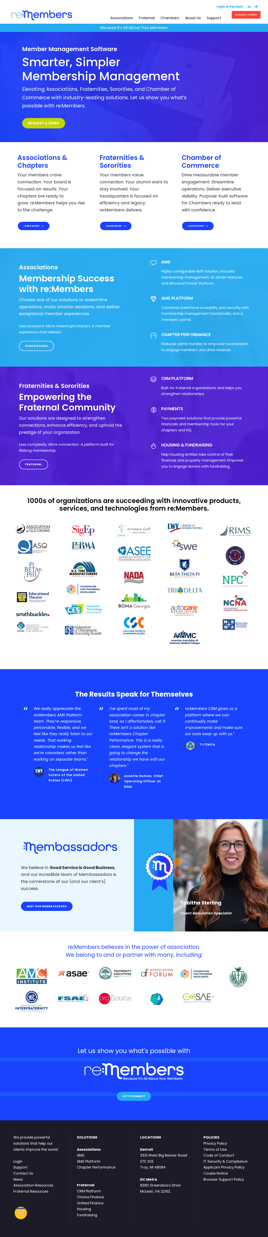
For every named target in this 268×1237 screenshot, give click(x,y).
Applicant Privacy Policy (224, 1167)
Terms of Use (215, 1149)
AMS (80, 1155)
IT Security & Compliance (225, 1161)
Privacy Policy (215, 1143)
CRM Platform (89, 1191)
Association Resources (33, 1185)
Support (20, 1167)
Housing (84, 1208)
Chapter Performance (96, 1167)
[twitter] (256, 6)
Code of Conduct (218, 1155)
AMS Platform (88, 1161)
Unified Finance (90, 1203)
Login (17, 1161)
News (18, 1179)
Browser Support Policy (223, 1179)
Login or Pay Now (230, 7)
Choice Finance (90, 1197)
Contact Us (23, 1173)
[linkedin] (249, 6)
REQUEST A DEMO (246, 14)
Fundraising (87, 1215)
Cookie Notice (215, 1173)
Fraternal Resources (30, 1191)
